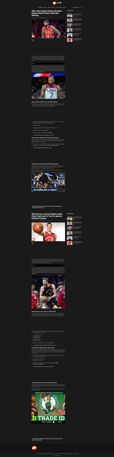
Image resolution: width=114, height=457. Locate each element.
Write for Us (53, 453)
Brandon (54, 139)
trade (42, 207)
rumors (40, 207)
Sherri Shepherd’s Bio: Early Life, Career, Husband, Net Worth (77, 39)
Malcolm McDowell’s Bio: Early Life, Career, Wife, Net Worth (77, 29)
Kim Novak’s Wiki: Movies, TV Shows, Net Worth (77, 34)
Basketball (40, 206)
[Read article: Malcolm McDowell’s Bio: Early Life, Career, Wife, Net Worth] (69, 30)
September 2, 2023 (48, 147)
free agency (52, 206)
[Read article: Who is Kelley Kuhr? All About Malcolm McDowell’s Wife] (69, 25)
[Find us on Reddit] (75, 7)
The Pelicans (34, 165)
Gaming (64, 7)
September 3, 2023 (49, 135)
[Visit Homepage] (57, 3)
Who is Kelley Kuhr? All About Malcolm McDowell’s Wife (77, 24)
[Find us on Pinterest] (78, 7)
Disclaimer (42, 453)
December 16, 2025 (76, 16)
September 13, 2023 (52, 345)
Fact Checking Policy (63, 453)
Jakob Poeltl (34, 273)
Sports (45, 7)
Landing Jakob (56, 385)
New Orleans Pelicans (35, 207)
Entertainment (40, 7)
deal (48, 206)
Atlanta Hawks (36, 206)
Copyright (46, 453)
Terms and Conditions (70, 453)
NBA (42, 17)
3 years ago (37, 17)
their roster (55, 349)
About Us (49, 453)
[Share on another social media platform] (33, 40)
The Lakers (33, 313)
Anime (56, 7)
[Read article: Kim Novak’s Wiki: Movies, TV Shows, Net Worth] (69, 35)
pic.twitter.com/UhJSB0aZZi (47, 132)
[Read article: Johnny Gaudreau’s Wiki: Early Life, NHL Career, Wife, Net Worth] (69, 15)
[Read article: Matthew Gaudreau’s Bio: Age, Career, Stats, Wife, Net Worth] (69, 20)
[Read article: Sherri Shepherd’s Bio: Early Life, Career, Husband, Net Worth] (69, 40)
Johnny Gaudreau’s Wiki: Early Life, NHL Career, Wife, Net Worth (77, 14)
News (40, 17)
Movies (49, 7)
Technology (60, 7)
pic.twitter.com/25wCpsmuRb (52, 145)
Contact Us (38, 453)
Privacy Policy (76, 453)
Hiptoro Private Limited (58, 455)
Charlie (33, 17)
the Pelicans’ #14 (52, 104)
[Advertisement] (48, 48)
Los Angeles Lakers (57, 438)
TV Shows (52, 7)
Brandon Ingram (41, 71)
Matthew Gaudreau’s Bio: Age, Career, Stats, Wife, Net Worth (77, 19)
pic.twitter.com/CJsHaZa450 (38, 364)
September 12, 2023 (49, 366)
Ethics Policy (57, 453)
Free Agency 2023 (57, 206)
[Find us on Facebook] (72, 7)
